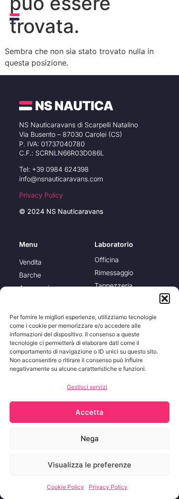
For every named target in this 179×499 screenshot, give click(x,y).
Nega (90, 438)
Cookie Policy (65, 486)
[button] (164, 298)
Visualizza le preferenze (89, 464)
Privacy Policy (108, 486)
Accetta (89, 412)
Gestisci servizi (87, 386)
